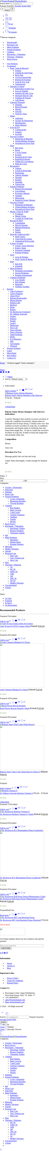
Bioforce (13, 305)
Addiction (19, 118)
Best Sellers (11, 355)
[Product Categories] (7, 20)
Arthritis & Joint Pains (24, 73)
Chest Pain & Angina (23, 239)
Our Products (12, 64)
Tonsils (13, 519)
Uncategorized (11, 585)
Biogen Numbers (17, 531)
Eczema (18, 155)
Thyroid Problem (17, 503)
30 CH (12, 581)
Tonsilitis (18, 182)
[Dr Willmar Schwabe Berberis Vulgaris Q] (24, 791)
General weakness (17, 515)
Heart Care (9, 494)
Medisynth (14, 325)
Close (2, 1027)
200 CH (13, 578)
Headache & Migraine (24, 139)
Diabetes (18, 105)
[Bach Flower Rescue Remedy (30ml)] (24, 706)
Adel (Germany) (16, 291)
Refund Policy (12, 983)
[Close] (6, 476)
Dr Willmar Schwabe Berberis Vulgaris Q (17, 793)
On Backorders (11, 605)
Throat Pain (19, 184)
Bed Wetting (20, 282)
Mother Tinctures (12, 549)
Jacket (24, 6)
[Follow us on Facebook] (3, 953)
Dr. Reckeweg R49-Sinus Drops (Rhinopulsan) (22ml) (21, 899)
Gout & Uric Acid (22, 82)
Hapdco (13, 319)
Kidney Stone (20, 248)
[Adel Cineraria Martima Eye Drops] (24, 664)
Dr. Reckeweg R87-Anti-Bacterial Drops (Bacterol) (20, 920)
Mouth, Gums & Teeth (19, 212)
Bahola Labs (15, 303)
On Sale (8, 598)
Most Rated (11, 353)
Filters (2, 370)
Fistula (17, 230)
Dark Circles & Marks (24, 259)
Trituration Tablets (17, 533)
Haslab (13, 321)
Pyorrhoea (19, 214)
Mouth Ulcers (20, 216)
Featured (8, 601)
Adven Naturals (16, 294)
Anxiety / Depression (13, 487)
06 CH (12, 569)
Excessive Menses (22, 193)
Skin (12, 146)
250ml (12, 407)
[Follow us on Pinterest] (5, 953)
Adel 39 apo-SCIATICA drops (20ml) (15, 626)
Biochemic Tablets (17, 528)
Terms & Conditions (15, 981)
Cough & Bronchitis (23, 171)
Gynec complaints (17, 499)
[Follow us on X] (1, 953)
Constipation (20, 223)
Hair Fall (18, 264)
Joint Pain (9, 490)
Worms (18, 232)
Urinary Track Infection (24, 246)
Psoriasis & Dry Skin (23, 157)
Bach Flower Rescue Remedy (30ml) (15, 708)
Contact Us (11, 358)
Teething (13, 517)
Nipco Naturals (16, 332)
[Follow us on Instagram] (7, 953)
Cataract (18, 132)
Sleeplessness (20, 123)
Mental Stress (15, 542)
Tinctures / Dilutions (15, 57)
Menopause (19, 198)
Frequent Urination (22, 250)
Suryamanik (15, 344)
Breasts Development (23, 189)
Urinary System (16, 243)
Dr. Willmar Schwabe (18, 314)
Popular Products (14, 348)
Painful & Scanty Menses (25, 200)
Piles (7, 562)
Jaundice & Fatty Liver (24, 93)
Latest (9, 351)
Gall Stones (19, 100)
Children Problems (17, 278)
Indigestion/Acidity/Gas (24, 89)
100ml (2, 802)
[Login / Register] (6, 16)
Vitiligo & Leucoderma (24, 161)
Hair (12, 262)
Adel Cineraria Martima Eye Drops (14, 690)
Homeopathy (12, 42)
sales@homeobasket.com (15, 1000)
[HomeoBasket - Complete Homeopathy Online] (13, 1)
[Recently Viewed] (7, 1015)
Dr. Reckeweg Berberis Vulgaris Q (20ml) (17, 814)
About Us (11, 966)
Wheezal (13, 346)
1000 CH (13, 572)
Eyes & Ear (14, 127)
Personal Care (12, 45)
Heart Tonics (20, 237)
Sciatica (18, 71)
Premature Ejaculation (24, 271)
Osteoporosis (20, 84)
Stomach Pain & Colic (24, 96)
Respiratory (14, 166)
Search (7, 10)
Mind (12, 116)
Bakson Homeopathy (18, 298)
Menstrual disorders (18, 501)
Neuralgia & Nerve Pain (24, 143)
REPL (12, 337)
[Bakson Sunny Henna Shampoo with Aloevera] (27, 393)
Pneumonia (19, 173)
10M (12, 574)
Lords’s (13, 323)
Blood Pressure (21, 107)
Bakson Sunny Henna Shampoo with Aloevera (23, 395)
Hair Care (14, 556)
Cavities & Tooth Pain (24, 218)
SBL (12, 341)
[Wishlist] (22, 391)
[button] (5, 621)
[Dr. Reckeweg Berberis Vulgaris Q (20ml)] (24, 812)
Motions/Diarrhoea (22, 227)
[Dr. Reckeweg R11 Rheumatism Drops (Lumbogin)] (24, 852)
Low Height (20, 280)
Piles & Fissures (21, 225)
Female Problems (14, 50)
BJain (12, 307)
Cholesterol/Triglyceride (24, 241)
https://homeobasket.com (15, 1002)
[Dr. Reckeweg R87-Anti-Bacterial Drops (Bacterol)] (24, 917)
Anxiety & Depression (24, 121)
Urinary (8, 587)
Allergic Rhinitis (21, 175)
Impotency (14, 540)
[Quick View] (26, 391)
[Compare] (30, 391)
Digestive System (17, 86)
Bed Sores (19, 148)
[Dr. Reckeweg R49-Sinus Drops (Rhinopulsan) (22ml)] (24, 896)
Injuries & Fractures (23, 80)
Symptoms (11, 66)
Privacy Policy (13, 978)
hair (6, 535)
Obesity (18, 109)
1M (11, 576)
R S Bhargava (15, 339)
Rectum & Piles (16, 221)
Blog (9, 968)
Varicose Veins (21, 114)
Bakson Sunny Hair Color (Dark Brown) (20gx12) (20, 772)
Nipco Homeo (15, 330)
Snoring (18, 180)
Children (10, 52)
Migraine (8, 547)
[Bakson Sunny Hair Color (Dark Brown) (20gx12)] (24, 746)
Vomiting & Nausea (23, 98)
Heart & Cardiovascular (19, 234)
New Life (14, 328)
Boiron (13, 309)
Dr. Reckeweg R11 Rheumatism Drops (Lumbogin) (21, 878)
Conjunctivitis (20, 130)
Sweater (18, 6)
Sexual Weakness (22, 273)
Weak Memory (21, 125)
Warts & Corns (21, 164)
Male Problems (13, 47)
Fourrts (13, 316)
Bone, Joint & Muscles (19, 68)
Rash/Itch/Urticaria (22, 159)
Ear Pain (18, 134)
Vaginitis (18, 196)
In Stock (8, 603)
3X (11, 567)
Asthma (18, 168)
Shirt (29, 6)
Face (12, 255)
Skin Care (14, 560)
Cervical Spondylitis (23, 77)
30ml (7, 802)
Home (2, 363)
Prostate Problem (22, 252)
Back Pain (19, 75)
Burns (17, 150)
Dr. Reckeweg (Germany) (20, 312)
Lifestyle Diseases (17, 102)
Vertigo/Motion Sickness (25, 141)
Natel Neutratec (16, 334)
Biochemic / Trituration (16, 54)
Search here (5, 3)
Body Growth (15, 510)
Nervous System (16, 136)
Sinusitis (18, 177)
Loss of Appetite (21, 91)
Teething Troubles (22, 287)
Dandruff (18, 266)
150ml (7, 407)
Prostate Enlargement (23, 275)
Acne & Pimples (21, 257)
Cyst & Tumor (21, 152)
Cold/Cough (15, 512)
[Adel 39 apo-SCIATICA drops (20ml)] (24, 624)
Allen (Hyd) (15, 296)
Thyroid (18, 111)
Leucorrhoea (20, 191)
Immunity (19, 284)
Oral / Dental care (17, 558)
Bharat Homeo (16, 300)
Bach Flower (12, 59)
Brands (10, 289)
